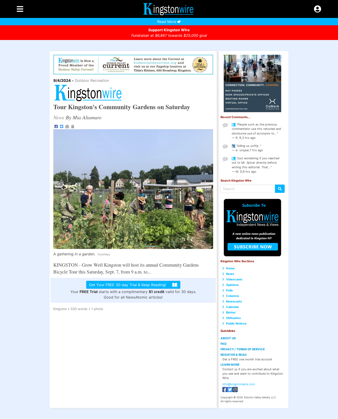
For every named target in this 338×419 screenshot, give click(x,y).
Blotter (231, 312)
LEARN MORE (230, 364)
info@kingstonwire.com (238, 384)
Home (230, 268)
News (230, 274)
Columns (232, 296)
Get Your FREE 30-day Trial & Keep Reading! (127, 284)
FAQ (223, 343)
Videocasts (234, 279)
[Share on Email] (67, 126)
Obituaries (233, 318)
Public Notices (236, 323)
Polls (229, 290)
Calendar (232, 307)
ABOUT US (228, 338)
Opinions (232, 285)
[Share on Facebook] (56, 126)
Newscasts (234, 301)
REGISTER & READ (233, 354)
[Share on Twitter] (61, 126)
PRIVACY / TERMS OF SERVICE (243, 349)
